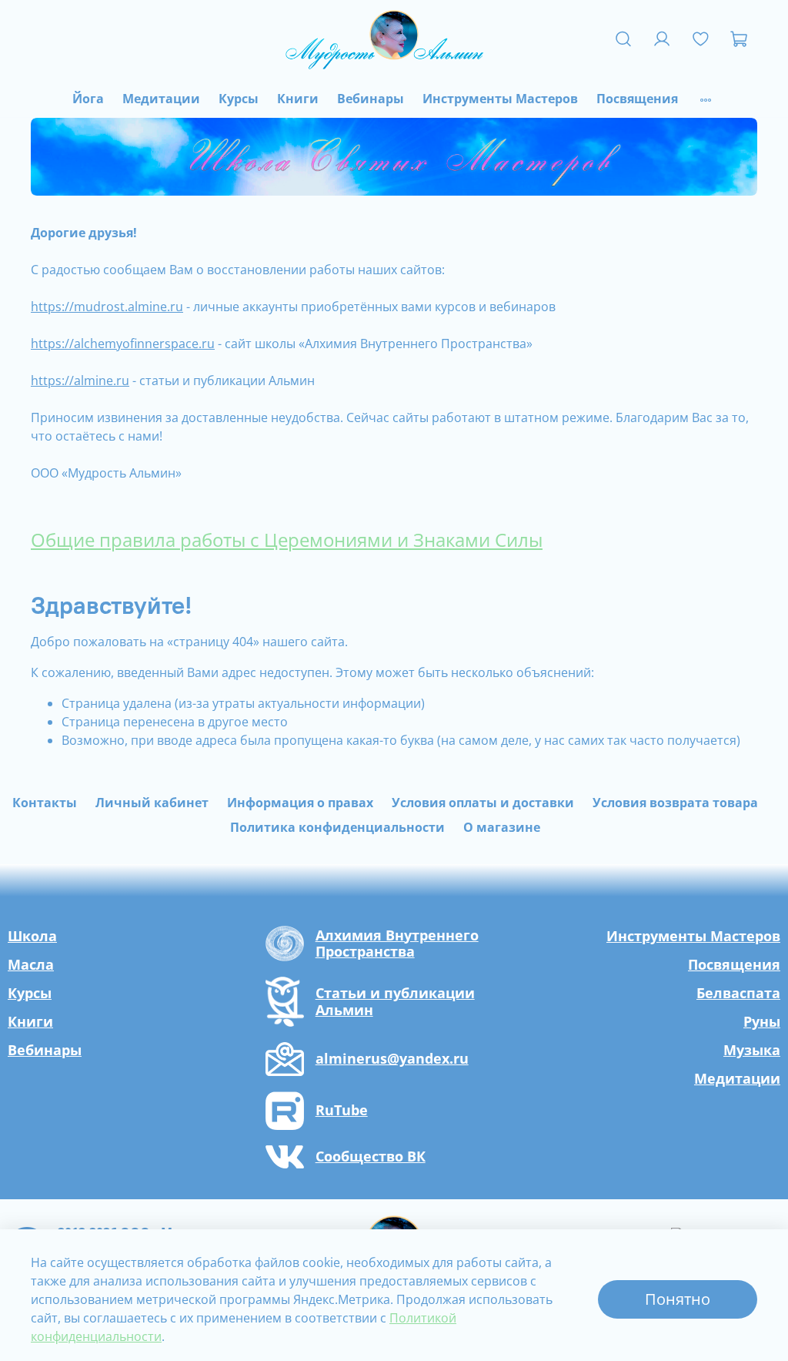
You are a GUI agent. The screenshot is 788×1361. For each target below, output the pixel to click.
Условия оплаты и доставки (483, 802)
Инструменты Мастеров (500, 98)
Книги (298, 98)
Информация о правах (300, 802)
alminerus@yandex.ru (392, 1059)
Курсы (239, 98)
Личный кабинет (152, 802)
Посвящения (637, 98)
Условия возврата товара (675, 802)
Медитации (161, 98)
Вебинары (370, 98)
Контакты (44, 802)
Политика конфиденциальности (337, 827)
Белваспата (738, 993)
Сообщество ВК (371, 1156)
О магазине (501, 827)
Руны (761, 1021)
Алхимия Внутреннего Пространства (397, 943)
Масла (31, 964)
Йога (88, 98)
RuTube (342, 1110)
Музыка (751, 1050)
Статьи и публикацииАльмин (395, 1001)
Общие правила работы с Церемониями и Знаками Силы (287, 539)
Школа (32, 936)
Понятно (677, 1299)
